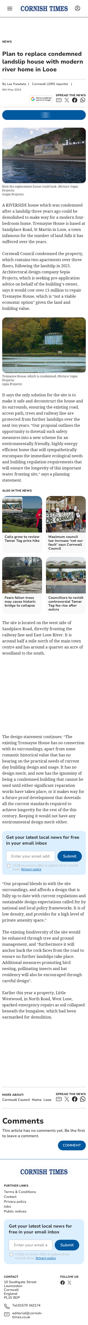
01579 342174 (29, 1306)
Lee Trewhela (16, 84)
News (7, 42)
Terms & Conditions (20, 1192)
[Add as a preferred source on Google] (41, 99)
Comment (72, 1145)
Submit (69, 856)
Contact (10, 1196)
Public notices (15, 1211)
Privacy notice (31, 869)
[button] (10, 8)
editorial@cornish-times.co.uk (27, 1315)
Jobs (7, 1206)
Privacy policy (15, 1201)
